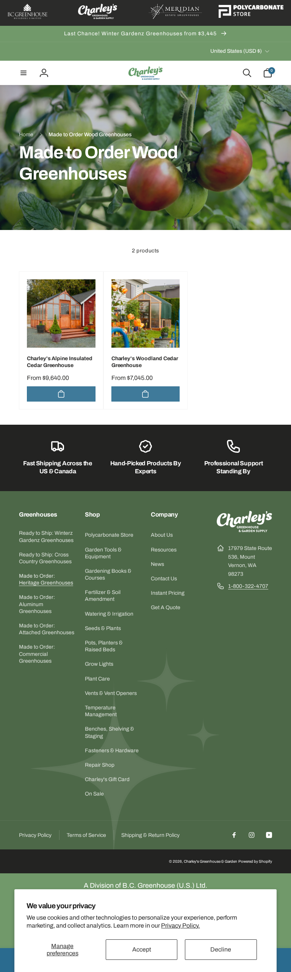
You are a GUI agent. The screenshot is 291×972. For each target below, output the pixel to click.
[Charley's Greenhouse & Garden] (244, 530)
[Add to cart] (61, 394)
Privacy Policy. (180, 925)
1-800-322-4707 (248, 586)
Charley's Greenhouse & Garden (210, 861)
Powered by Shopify (255, 861)
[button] (23, 73)
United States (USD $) (236, 51)
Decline (220, 949)
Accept (141, 949)
